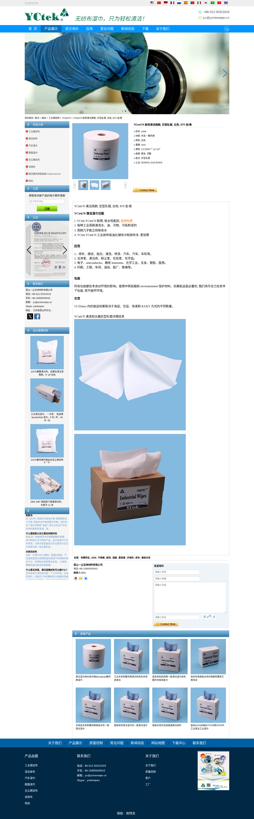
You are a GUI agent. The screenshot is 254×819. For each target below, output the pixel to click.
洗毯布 (32, 167)
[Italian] (199, 3)
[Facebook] (37, 316)
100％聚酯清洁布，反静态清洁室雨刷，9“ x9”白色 (47, 373)
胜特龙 (130, 813)
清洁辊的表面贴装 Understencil (45, 174)
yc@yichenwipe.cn (216, 17)
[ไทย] (226, 3)
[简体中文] (159, 3)
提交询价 (72, 29)
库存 (137, 557)
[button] (122, 111)
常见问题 (107, 29)
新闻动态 (127, 29)
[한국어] (206, 3)
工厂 (148, 784)
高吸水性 (146, 557)
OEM (93, 557)
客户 (148, 777)
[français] (172, 3)
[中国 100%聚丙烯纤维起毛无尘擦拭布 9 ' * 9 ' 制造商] (47, 456)
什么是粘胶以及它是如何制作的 (41, 527)
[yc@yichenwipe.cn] (81, 578)
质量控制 (96, 743)
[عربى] (212, 3)
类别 (44, 118)
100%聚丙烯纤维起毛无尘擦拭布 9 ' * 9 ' (47, 461)
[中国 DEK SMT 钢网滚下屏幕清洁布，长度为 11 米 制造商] (47, 498)
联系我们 (199, 743)
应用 (89, 29)
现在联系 (47, 322)
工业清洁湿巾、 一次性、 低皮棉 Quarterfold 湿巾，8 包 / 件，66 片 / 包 (47, 417)
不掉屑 (101, 557)
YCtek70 (66, 118)
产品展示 (51, 29)
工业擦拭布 (54, 118)
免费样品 (85, 557)
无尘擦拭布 (34, 160)
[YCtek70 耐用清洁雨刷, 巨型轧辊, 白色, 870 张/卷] (100, 151)
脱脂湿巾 (33, 153)
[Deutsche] (166, 3)
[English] (152, 3)
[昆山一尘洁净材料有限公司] (47, 20)
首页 (37, 118)
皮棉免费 (127, 220)
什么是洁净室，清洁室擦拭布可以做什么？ (47, 564)
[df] (127, 73)
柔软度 (122, 557)
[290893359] (76, 578)
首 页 (32, 29)
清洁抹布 (33, 138)
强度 (114, 557)
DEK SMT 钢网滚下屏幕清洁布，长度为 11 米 (47, 503)
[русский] (179, 3)
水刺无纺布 (31, 545)
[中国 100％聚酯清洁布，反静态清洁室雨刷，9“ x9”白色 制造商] (47, 368)
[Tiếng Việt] (219, 3)
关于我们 (162, 29)
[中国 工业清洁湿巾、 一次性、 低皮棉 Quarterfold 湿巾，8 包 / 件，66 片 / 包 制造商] (47, 411)
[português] (192, 3)
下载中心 (178, 743)
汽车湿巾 (33, 145)
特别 (31, 181)
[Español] (186, 3)
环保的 (130, 557)
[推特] (30, 316)
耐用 (108, 557)
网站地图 (158, 743)
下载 (145, 29)
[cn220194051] (86, 578)
